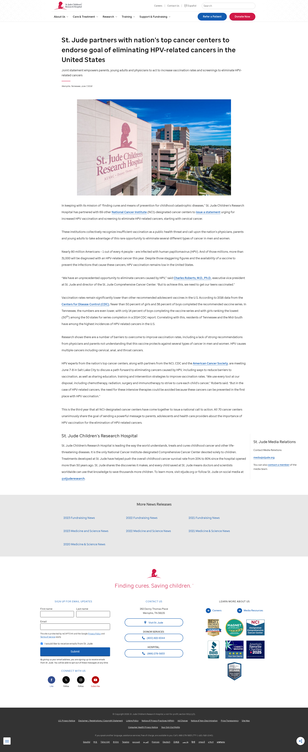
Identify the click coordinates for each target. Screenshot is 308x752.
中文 (95, 742)
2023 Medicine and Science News (86, 531)
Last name (82, 608)
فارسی (185, 742)
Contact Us (173, 5)
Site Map (246, 720)
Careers (158, 5)
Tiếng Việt (105, 742)
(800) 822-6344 (155, 638)
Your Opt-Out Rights (170, 727)
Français (155, 742)
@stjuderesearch (73, 478)
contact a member (278, 464)
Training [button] (127, 16)
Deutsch (166, 742)
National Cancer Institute (129, 212)
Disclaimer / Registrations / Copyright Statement (100, 720)
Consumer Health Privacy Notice (143, 727)
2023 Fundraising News (79, 518)
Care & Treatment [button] (84, 16)
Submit (75, 651)
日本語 (176, 742)
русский (136, 742)
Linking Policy (132, 720)
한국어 (116, 742)
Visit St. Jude (155, 622)
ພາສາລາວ (221, 742)
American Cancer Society (210, 363)
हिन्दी (193, 742)
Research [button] (108, 16)
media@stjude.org (263, 457)
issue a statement (208, 212)
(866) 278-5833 (156, 653)
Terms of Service (47, 637)
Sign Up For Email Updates (73, 601)
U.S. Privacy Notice (66, 720)
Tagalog (125, 742)
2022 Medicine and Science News (148, 531)
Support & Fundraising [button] (153, 16)
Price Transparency (230, 720)
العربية (146, 742)
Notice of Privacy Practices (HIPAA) (158, 720)
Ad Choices (183, 720)
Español (192, 5)
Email (43, 621)
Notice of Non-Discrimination (204, 720)
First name (46, 608)
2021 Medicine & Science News (209, 531)
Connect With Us (73, 670)
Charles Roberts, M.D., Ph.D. (192, 278)
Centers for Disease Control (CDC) (85, 304)
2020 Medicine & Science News (84, 544)
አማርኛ (211, 742)
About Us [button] (59, 16)
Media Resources (253, 610)
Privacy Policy (94, 633)
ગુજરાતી (201, 742)
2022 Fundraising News (141, 518)
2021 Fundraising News (204, 518)
